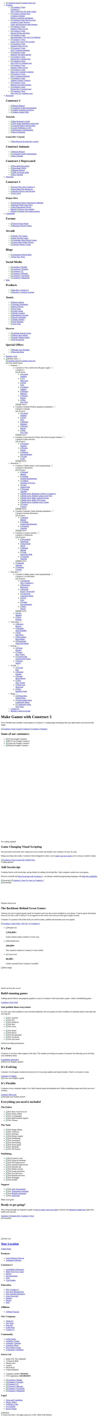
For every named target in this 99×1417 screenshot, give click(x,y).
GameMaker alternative (10, 1060)
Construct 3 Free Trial (9, 1002)
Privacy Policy (11, 1402)
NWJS (23, 168)
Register (9, 356)
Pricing (8, 1274)
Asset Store (15, 622)
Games (20, 311)
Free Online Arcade (13, 1348)
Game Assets (11, 1339)
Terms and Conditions (14, 1400)
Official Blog (26, 255)
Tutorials (19, 156)
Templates (22, 317)
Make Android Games (40, 498)
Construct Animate (34, 407)
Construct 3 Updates (9, 1076)
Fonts (18, 309)
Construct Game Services (38, 437)
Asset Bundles (23, 350)
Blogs (13, 694)
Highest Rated (23, 337)
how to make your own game (46, 1210)
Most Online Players (26, 242)
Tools (18, 324)
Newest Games (22, 238)
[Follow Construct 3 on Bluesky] (19, 273)
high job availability (89, 876)
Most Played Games (29, 240)
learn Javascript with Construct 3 (30, 876)
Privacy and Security (27, 191)
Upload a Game (24, 245)
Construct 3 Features (39, 729)
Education (10, 177)
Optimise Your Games (40, 502)
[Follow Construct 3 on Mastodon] (20, 278)
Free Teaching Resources (15, 1294)
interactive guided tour (77, 1210)
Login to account (23, 711)
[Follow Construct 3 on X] (17, 271)
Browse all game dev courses (27, 141)
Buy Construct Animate (25, 292)
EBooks (20, 307)
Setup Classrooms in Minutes (32, 203)
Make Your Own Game (15, 1272)
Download (25, 166)
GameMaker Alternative (15, 1270)
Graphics (21, 313)
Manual (21, 106)
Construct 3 (33, 368)
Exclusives (19, 340)
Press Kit (9, 1325)
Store (8, 280)
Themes (21, 320)
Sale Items (20, 352)
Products (9, 5)
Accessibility (11, 1407)
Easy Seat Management (15, 1292)
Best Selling (23, 335)
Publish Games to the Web (41, 496)
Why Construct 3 (12, 1290)
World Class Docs (25, 205)
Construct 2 (26, 533)
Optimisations (27, 130)
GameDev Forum (12, 1341)
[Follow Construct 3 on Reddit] (19, 267)
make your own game (63, 856)
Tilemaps (19, 322)
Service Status (11, 1409)
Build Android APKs (27, 126)
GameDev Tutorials (13, 1343)
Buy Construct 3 (22, 290)
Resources (10, 96)
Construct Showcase (9, 1095)
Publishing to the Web (30, 124)
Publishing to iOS (24, 128)
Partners (9, 1298)
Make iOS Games (38, 500)
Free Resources (27, 189)
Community (10, 214)
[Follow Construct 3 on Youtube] (19, 269)
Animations (23, 304)
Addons (21, 302)
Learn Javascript (12, 1296)
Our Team (10, 1323)
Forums (14, 646)
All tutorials (20, 132)
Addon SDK (24, 112)
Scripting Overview (26, 110)
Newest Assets (25, 333)
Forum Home (23, 224)
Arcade (14, 665)
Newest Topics (26, 226)
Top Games (22, 236)
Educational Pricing (23, 207)
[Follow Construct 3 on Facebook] (20, 276)
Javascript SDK (23, 172)
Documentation (12, 1276)
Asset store (15, 1196)
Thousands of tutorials (20, 1191)
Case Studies (11, 1280)
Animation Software (13, 1260)
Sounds (25, 315)
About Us (9, 1321)
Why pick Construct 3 (26, 187)
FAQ (18, 193)
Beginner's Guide (23, 121)
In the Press (10, 1327)
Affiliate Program (12, 1312)
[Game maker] (20, 361)
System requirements (28, 108)
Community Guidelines (15, 1350)
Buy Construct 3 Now (25, 1216)
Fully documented (18, 1189)
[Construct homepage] (20, 3)
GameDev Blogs (12, 1345)
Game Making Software (15, 1258)
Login (15, 356)
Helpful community (19, 1193)
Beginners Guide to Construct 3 (43, 494)
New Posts (20, 257)
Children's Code (12, 1404)
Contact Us (15, 709)
